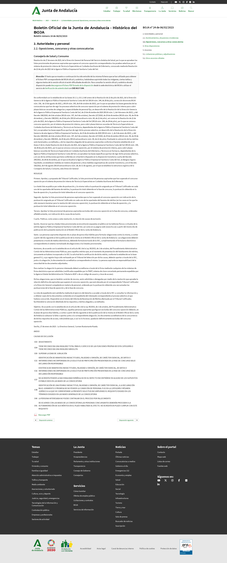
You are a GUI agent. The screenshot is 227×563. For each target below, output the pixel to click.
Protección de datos (169, 548)
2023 (47, 20)
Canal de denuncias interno (122, 548)
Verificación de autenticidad (56, 88)
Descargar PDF (44, 415)
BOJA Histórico (38, 20)
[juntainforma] (190, 2)
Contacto (152, 2)
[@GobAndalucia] (176, 2)
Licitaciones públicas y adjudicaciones (160, 54)
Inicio (62, 10)
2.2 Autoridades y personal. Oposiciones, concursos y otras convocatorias (86, 20)
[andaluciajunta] (180, 2)
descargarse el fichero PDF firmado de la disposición (72, 85)
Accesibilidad (85, 548)
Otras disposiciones (152, 46)
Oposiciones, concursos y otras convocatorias (164, 42)
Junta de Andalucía (36, 10)
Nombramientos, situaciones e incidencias (162, 38)
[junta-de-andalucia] (194, 2)
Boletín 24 (55, 20)
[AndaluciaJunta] (186, 2)
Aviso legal (101, 548)
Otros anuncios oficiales (155, 58)
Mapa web (164, 2)
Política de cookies (147, 548)
